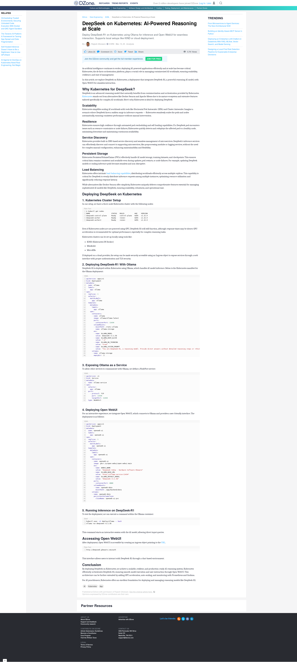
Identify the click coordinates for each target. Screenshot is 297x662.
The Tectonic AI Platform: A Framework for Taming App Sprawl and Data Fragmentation (11, 37)
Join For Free (154, 58)
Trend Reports (120, 3)
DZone (84, 17)
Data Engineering (119, 8)
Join (209, 3)
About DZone (85, 619)
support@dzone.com (126, 638)
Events (134, 3)
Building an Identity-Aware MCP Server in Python (225, 32)
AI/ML (107, 17)
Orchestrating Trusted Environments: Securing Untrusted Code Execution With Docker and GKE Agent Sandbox (11, 23)
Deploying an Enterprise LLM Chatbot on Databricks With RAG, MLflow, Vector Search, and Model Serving (224, 41)
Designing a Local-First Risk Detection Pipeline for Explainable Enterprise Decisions (224, 52)
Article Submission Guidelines (92, 631)
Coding (159, 8)
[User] (214, 3)
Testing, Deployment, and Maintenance (179, 8)
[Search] (220, 3)
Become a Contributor (88, 633)
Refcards (104, 3)
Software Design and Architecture (141, 8)
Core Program (86, 635)
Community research (88, 624)
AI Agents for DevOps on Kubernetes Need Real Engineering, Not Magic (11, 63)
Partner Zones (202, 8)
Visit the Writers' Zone (89, 638)
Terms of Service (87, 645)
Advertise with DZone (126, 619)
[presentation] (143, 215)
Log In (202, 3)
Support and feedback (88, 622)
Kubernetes (87, 96)
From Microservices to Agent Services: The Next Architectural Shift (223, 24)
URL (163, 542)
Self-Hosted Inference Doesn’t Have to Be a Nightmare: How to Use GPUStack (10, 50)
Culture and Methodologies (100, 8)
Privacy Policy (86, 647)
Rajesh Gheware (98, 44)
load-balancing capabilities (119, 173)
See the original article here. (141, 591)
